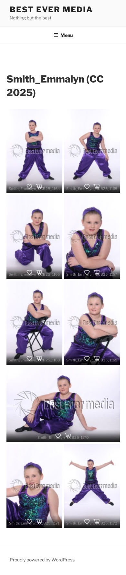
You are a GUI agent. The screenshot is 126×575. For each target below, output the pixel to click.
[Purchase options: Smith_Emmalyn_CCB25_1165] (96, 186)
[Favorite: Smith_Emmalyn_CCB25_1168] (29, 358)
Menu (66, 35)
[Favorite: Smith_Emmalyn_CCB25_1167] (87, 272)
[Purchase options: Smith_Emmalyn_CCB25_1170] (68, 436)
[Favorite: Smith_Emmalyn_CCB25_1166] (29, 272)
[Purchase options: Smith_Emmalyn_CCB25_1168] (39, 358)
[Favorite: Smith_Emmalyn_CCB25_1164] (29, 186)
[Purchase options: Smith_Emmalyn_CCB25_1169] (96, 358)
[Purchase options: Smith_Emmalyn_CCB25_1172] (96, 521)
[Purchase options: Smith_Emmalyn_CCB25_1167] (96, 272)
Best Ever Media (51, 9)
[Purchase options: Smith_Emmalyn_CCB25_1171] (39, 521)
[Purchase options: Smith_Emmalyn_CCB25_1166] (39, 272)
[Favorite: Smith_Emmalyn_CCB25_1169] (87, 358)
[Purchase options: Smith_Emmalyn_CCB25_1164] (39, 186)
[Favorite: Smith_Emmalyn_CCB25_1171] (29, 521)
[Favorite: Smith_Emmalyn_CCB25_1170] (58, 436)
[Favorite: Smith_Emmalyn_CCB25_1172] (87, 521)
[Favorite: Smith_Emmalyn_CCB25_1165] (87, 186)
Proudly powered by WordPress (42, 559)
